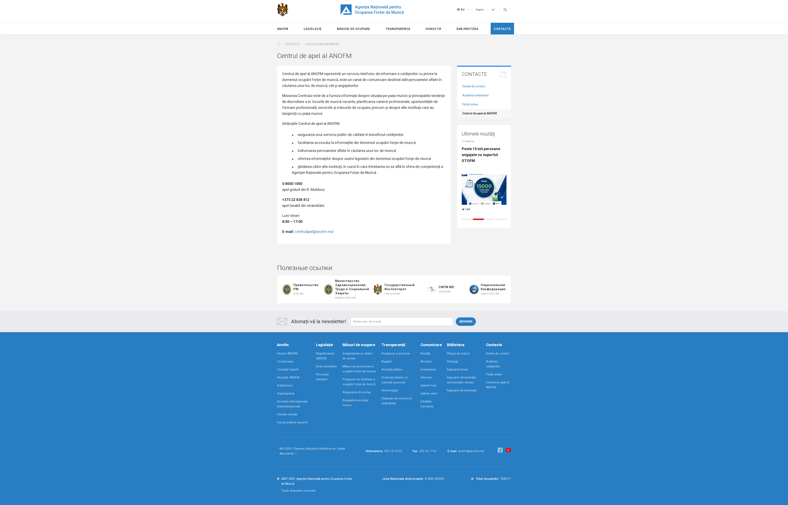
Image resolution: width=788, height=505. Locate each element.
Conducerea (285, 361)
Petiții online (470, 104)
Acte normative (326, 366)
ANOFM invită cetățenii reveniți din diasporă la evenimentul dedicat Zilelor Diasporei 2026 (482, 158)
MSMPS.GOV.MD (345, 297)
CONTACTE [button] (292, 44)
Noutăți (425, 353)
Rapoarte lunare (457, 369)
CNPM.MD (445, 291)
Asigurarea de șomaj (356, 392)
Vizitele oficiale (287, 414)
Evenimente (428, 369)
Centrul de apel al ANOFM (479, 113)
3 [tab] (490, 219)
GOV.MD (298, 293)
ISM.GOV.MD (393, 293)
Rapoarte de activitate (461, 390)
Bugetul (386, 361)
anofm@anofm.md (471, 451)
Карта (479, 9)
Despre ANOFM (287, 353)
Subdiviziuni (285, 385)
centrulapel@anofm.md (314, 231)
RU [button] (463, 9)
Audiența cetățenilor (475, 95)
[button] (505, 10)
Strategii (452, 361)
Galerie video (429, 393)
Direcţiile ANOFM (288, 377)
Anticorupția (389, 390)
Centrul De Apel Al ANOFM (322, 44)
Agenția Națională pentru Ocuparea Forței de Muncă (379, 10)
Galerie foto (428, 385)
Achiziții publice (391, 369)
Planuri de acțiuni (458, 353)
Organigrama (285, 393)
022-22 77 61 (428, 451)
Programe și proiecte (395, 353)
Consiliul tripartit (288, 369)
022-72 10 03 (393, 451)
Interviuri (426, 377)
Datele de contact (473, 86)
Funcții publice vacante (292, 422)
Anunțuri (426, 361)
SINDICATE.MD (490, 293)
